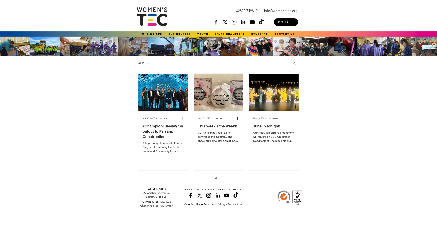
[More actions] (183, 118)
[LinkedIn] (243, 22)
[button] (152, 34)
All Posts (143, 63)
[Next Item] (431, 46)
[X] (225, 22)
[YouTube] (252, 22)
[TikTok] (261, 22)
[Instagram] (234, 22)
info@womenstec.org (281, 11)
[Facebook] (216, 22)
